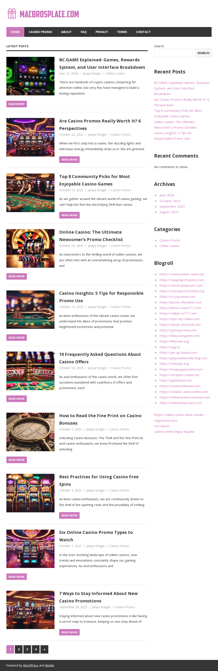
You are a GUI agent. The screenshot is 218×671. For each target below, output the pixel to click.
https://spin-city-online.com (180, 319)
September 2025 (172, 206)
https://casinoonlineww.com (180, 386)
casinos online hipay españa (174, 431)
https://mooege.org (174, 363)
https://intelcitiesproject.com (181, 403)
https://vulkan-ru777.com (178, 313)
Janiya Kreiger (92, 73)
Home (15, 32)
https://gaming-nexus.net (178, 330)
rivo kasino (162, 426)
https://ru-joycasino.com (177, 296)
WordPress (30, 665)
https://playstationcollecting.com (183, 358)
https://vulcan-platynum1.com (181, 285)
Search (159, 46)
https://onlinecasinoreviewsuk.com (185, 397)
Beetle (49, 665)
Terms (122, 32)
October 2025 (170, 201)
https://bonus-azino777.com (180, 308)
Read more (16, 104)
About (66, 32)
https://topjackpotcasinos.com (182, 280)
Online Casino (115, 73)
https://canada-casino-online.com (184, 391)
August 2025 (169, 212)
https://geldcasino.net (176, 380)
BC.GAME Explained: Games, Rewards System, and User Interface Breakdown (181, 88)
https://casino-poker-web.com (182, 274)
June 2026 (167, 195)
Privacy (102, 32)
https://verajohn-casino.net (179, 375)
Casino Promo (40, 32)
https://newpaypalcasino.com (181, 369)
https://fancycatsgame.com (180, 335)
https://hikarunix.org (174, 341)
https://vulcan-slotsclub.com (180, 324)
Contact (143, 32)
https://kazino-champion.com (181, 302)
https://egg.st (170, 347)
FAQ (84, 32)
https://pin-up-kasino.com (178, 352)
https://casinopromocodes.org (182, 291)
